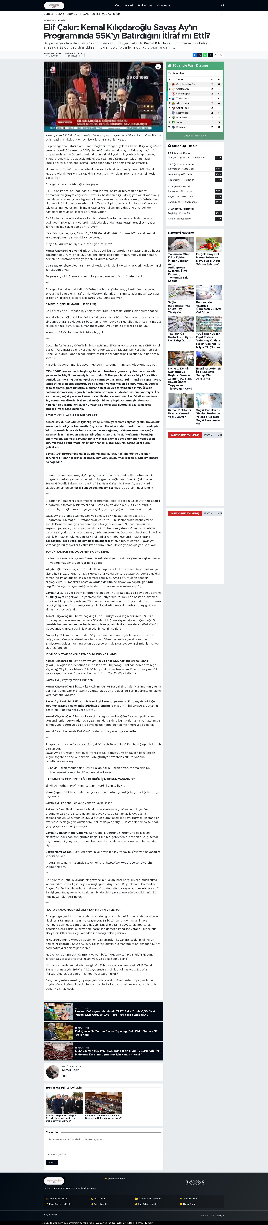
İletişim (55, 1214)
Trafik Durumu (190, 1199)
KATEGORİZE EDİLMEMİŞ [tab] (184, 435)
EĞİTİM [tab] (208, 435)
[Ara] (222, 5)
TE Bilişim (219, 1216)
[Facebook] (187, 1182)
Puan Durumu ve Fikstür (60, 1204)
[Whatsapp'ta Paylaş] (205, 55)
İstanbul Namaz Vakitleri (150, 1199)
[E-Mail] (64, 1076)
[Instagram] (197, 1182)
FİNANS (84, 14)
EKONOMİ (72, 14)
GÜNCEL (48, 14)
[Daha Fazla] (210, 55)
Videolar (146, 5)
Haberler (49, 21)
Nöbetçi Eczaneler (58, 1199)
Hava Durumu (100, 1199)
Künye (47, 1214)
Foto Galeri (125, 5)
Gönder (52, 1162)
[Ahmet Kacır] (52, 1072)
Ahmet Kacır (70, 1070)
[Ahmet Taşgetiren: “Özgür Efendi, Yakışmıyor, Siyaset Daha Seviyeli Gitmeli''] (64, 1102)
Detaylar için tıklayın (195, 136)
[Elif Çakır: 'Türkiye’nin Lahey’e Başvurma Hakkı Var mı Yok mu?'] (103, 1102)
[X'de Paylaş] (199, 55)
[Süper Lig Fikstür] (220, 146)
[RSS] (202, 1182)
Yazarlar (165, 5)
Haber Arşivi (189, 1204)
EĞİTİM (96, 14)
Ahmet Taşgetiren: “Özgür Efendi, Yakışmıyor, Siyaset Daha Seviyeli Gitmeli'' (61, 1118)
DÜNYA (60, 14)
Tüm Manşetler (101, 1204)
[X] (192, 1182)
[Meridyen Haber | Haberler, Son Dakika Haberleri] (54, 5)
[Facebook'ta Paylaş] (195, 55)
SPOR (116, 14)
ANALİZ (61, 21)
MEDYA (106, 14)
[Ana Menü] (223, 14)
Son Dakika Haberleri (148, 1204)
